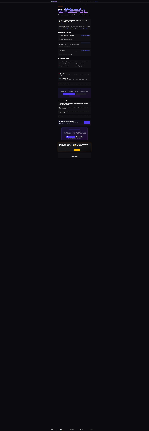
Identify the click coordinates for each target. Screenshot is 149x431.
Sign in (96, 1)
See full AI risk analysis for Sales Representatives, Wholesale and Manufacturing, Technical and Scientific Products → (74, 28)
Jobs (60, 4)
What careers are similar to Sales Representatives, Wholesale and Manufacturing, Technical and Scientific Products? (74, 112)
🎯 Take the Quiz (63, 1)
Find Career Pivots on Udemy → (81, 93)
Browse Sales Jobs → (74, 156)
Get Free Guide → (77, 149)
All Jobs (77, 1)
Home (58, 4)
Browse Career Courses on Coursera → (69, 93)
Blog (85, 1)
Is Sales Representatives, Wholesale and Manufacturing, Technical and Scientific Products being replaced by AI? (74, 116)
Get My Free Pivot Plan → (87, 122)
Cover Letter (73, 1)
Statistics (83, 1)
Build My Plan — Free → (70, 136)
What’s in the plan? (79, 136)
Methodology (92, 1)
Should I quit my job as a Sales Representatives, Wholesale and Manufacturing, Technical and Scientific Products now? (73, 108)
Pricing (88, 1)
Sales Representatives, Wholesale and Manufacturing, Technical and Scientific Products (73, 4)
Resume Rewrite (69, 1)
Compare (80, 1)
